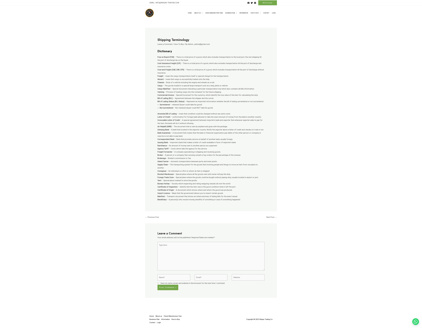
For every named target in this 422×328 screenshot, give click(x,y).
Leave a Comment (164, 44)
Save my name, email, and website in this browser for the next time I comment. (192, 283)
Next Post (271, 217)
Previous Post (152, 217)
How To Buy (179, 44)
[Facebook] (248, 3)
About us (197, 13)
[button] (164, 2)
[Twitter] (252, 3)
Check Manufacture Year (214, 13)
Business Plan (230, 13)
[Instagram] (255, 3)
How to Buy (255, 13)
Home (190, 13)
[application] (202, 13)
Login (274, 13)
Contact (266, 13)
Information (243, 13)
